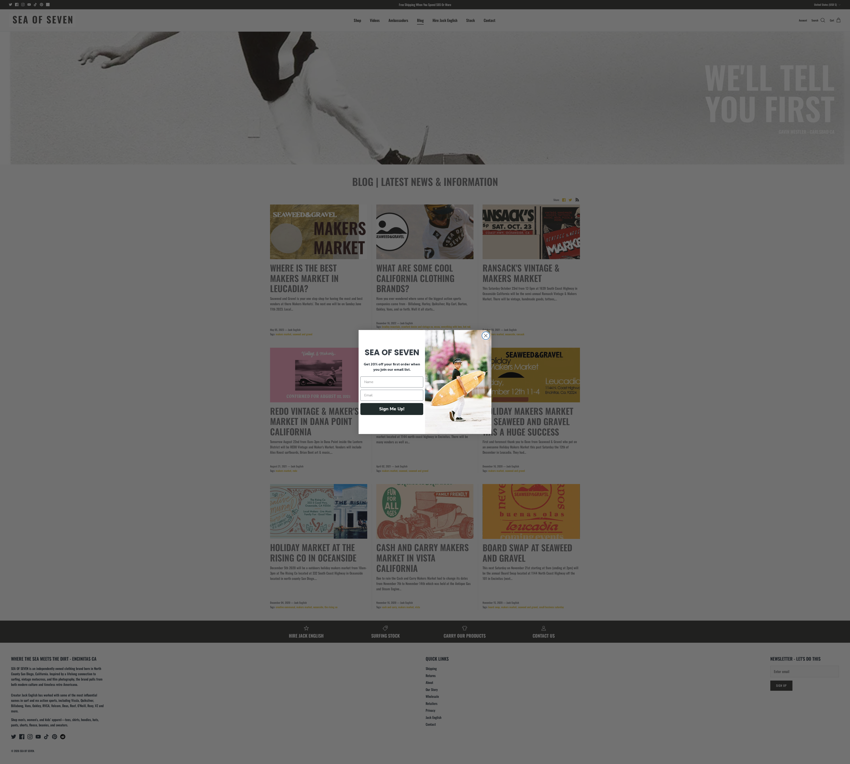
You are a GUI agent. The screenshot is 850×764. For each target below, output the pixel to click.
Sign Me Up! (391, 409)
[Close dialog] (486, 336)
